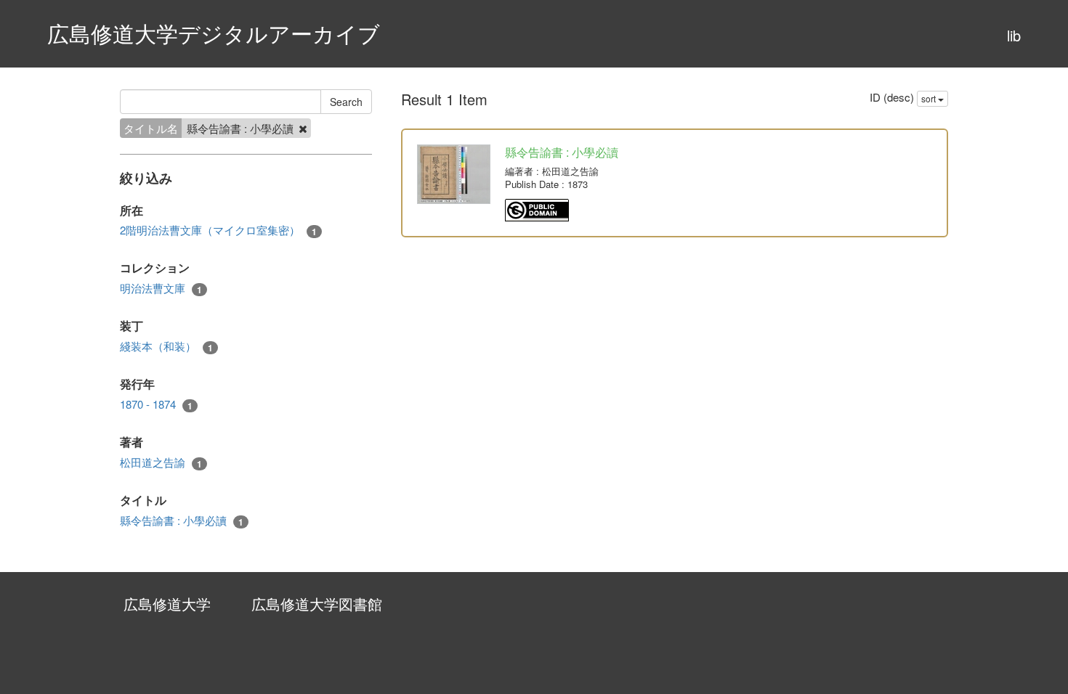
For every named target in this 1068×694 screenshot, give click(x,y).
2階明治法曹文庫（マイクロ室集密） (218, 230)
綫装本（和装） (166, 346)
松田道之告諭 (161, 462)
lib (1014, 35)
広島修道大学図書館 (316, 603)
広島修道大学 (167, 603)
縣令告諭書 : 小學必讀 (181, 520)
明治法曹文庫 (161, 288)
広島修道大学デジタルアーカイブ (213, 33)
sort (929, 98)
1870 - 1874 (156, 404)
